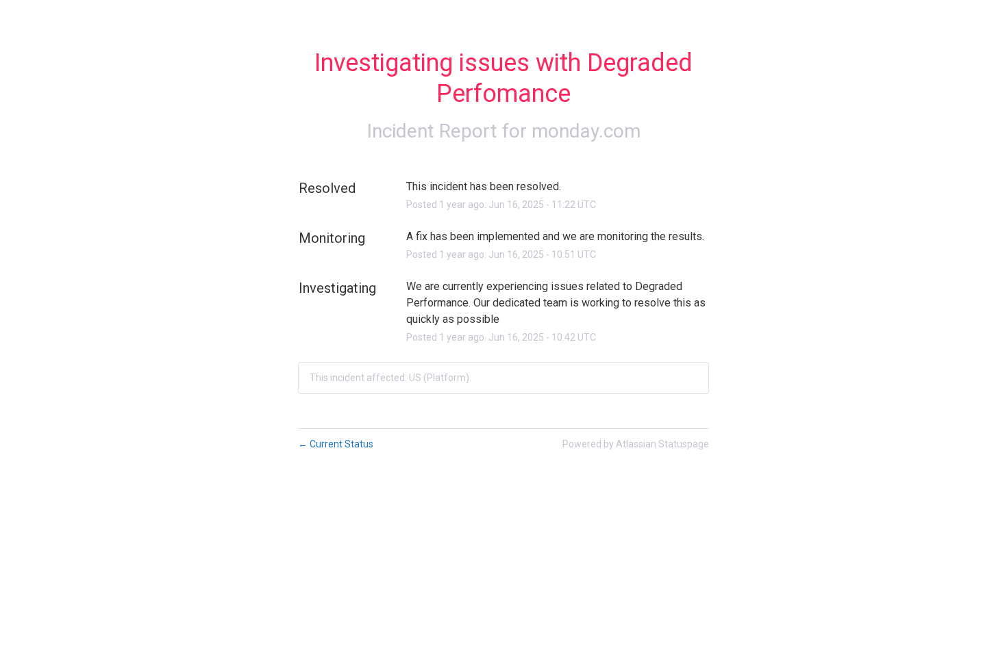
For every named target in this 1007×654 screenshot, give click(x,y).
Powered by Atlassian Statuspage (635, 444)
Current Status (335, 444)
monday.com (586, 131)
